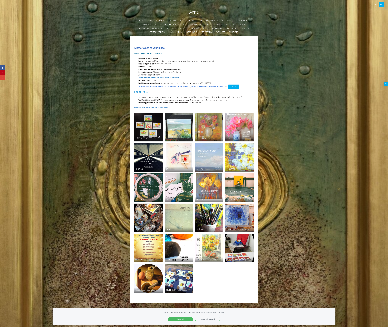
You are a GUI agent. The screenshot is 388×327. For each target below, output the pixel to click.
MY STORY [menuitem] (171, 28)
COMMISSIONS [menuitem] (195, 25)
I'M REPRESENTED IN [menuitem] (214, 21)
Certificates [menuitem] (244, 21)
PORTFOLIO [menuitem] (191, 21)
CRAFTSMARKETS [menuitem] (157, 32)
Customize (220, 313)
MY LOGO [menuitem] (147, 25)
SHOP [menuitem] (149, 21)
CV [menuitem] (201, 21)
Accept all (180, 319)
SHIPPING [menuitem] (160, 21)
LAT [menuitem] (376, 4)
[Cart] (386, 84)
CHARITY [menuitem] (231, 21)
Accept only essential (208, 319)
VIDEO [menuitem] (179, 32)
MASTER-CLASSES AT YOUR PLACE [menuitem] (230, 25)
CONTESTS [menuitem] (244, 28)
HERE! (234, 87)
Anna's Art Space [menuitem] (175, 21)
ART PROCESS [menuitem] (206, 32)
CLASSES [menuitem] (209, 25)
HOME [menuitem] (140, 21)
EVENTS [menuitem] (205, 28)
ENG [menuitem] (381, 4)
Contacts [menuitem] (233, 32)
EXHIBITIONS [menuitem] (217, 28)
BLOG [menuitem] (170, 32)
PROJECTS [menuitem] (231, 28)
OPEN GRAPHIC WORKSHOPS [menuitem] (151, 28)
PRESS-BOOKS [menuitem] (191, 32)
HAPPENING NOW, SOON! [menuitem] (175, 25)
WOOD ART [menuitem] (220, 32)
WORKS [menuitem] (158, 25)
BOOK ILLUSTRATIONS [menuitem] (189, 28)
